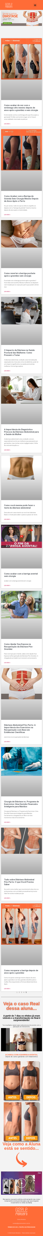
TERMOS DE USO (13, 1227)
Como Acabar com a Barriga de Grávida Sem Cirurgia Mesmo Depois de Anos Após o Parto (21, 198)
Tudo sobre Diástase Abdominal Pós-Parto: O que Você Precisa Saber (19, 882)
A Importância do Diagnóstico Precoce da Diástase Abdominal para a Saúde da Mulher (21, 432)
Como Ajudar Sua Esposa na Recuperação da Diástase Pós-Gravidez (18, 646)
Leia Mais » (7, 124)
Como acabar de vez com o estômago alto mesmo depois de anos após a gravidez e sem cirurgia (21, 107)
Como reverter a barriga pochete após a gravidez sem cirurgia (19, 274)
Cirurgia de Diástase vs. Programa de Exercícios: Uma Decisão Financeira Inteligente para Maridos (21, 804)
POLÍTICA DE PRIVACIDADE (27, 1227)
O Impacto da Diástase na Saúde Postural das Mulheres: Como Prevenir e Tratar (19, 352)
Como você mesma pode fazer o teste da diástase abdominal (19, 506)
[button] (35, 5)
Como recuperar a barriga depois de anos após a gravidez (21, 971)
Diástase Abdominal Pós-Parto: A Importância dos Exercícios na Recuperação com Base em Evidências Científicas (20, 729)
